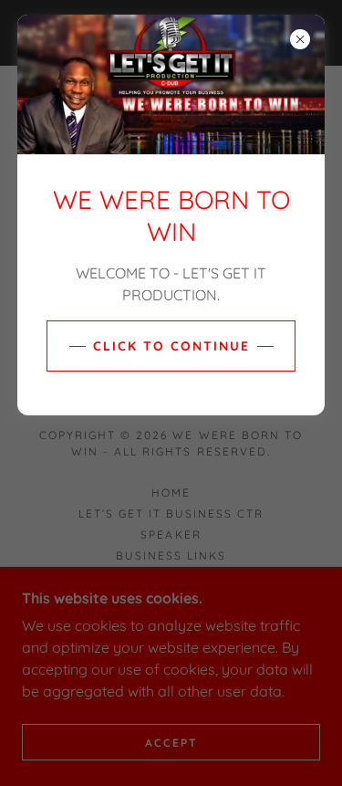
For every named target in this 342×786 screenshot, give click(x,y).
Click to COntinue (171, 346)
